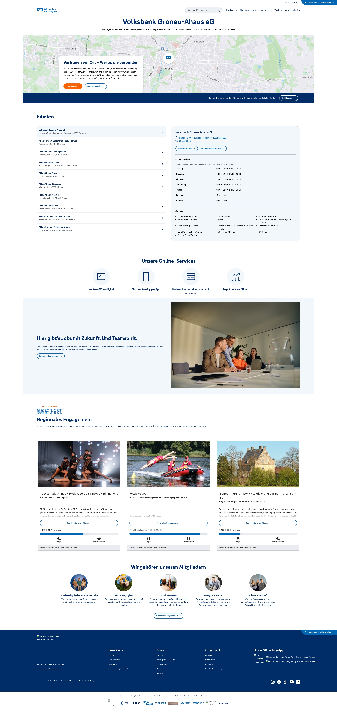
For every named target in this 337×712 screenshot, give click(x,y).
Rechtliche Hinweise (68, 681)
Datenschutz (53, 681)
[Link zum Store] (291, 657)
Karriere (160, 669)
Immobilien (112, 664)
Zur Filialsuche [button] (287, 98)
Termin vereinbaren (185, 148)
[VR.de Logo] (51, 10)
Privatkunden (290, 2)
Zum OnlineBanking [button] (94, 86)
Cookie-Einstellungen (87, 681)
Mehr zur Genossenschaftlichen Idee (50, 664)
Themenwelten (114, 660)
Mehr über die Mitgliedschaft (167, 616)
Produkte (112, 655)
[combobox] (201, 10)
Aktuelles (160, 673)
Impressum (41, 681)
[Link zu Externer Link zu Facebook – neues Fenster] (279, 682)
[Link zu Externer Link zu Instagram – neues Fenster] (273, 682)
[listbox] (101, 178)
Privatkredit (210, 664)
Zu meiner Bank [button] (71, 86)
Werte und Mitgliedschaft (118, 669)
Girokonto (209, 655)
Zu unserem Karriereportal (49, 356)
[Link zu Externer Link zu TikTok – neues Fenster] (285, 682)
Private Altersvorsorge (214, 669)
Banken (160, 655)
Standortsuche (162, 664)
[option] (101, 131)
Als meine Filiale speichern (211, 148)
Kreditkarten (210, 660)
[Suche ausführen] (218, 10)
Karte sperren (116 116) (166, 660)
